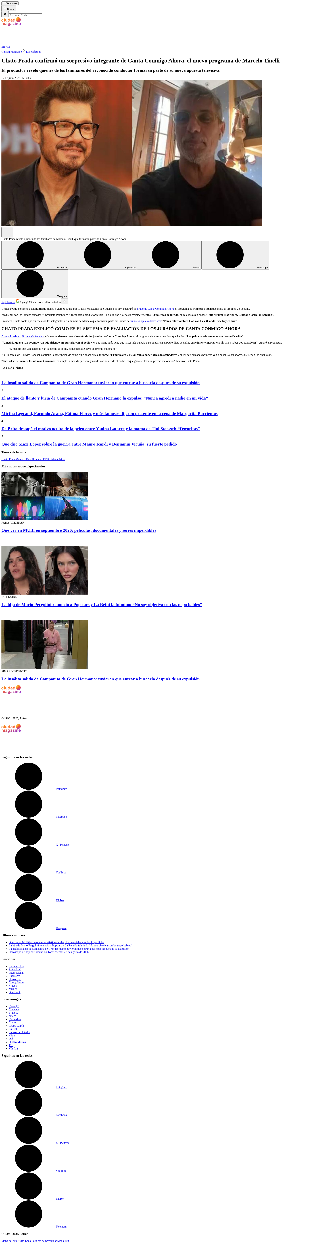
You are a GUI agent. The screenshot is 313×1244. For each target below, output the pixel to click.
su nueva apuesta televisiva (145, 321)
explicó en (16, 336)
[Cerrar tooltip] (64, 301)
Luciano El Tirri (42, 459)
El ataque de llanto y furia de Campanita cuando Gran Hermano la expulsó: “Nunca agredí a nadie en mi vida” (104, 398)
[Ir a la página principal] (28, 43)
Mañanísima (38, 336)
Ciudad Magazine (11, 51)
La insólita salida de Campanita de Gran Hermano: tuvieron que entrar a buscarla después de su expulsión (100, 382)
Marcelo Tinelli (24, 459)
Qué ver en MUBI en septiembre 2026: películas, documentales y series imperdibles (78, 530)
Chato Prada (8, 459)
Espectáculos (33, 51)
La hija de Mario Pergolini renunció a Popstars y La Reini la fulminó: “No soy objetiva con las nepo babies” (101, 604)
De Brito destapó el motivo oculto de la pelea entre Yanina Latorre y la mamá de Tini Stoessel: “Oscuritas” (100, 428)
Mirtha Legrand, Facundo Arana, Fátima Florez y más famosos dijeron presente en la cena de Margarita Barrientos (109, 413)
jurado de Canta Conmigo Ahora (155, 308)
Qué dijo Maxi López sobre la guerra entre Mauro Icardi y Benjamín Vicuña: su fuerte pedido (89, 444)
